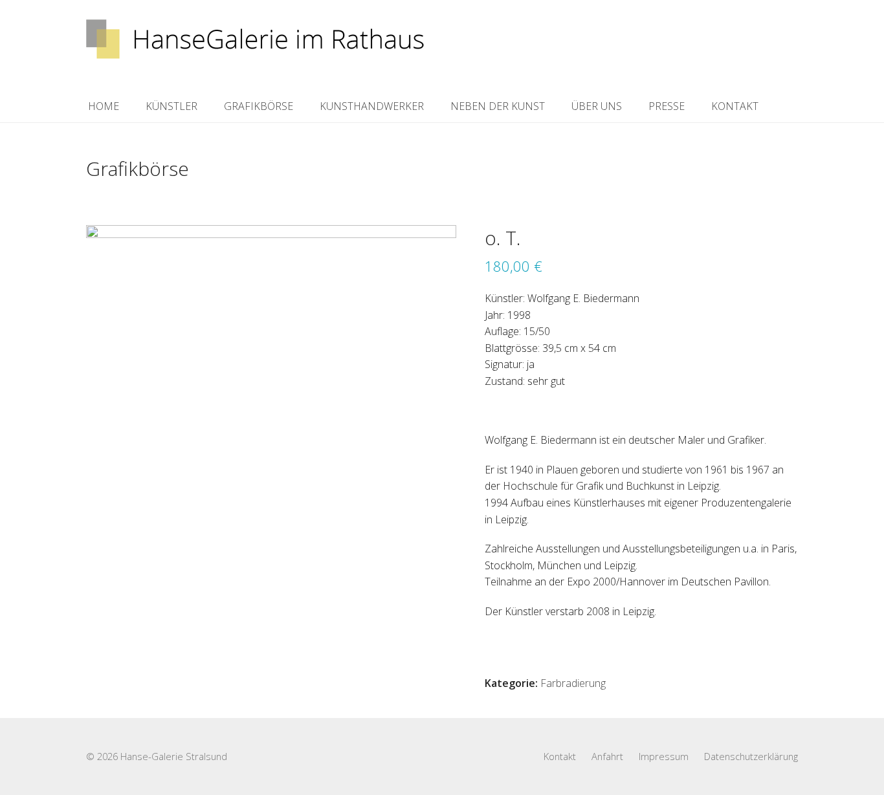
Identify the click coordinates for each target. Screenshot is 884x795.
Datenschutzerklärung (751, 756)
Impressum (664, 756)
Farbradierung (573, 683)
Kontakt (560, 756)
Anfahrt (607, 756)
